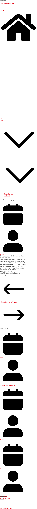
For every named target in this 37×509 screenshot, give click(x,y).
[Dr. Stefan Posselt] (18, 41)
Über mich (2, 120)
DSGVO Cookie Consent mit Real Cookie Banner (6, 508)
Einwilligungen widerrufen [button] (7, 193)
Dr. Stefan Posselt (2, 10)
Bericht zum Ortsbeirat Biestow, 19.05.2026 (6, 4)
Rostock (2, 118)
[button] (19, 157)
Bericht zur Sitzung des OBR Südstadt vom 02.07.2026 (7, 3)
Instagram (9, 498)
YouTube (5, 498)
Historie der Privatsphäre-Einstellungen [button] (8, 194)
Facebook (1, 498)
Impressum (2, 121)
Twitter (3, 498)
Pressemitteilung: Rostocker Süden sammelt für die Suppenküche (8, 301)
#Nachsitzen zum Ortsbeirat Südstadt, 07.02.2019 (7, 385)
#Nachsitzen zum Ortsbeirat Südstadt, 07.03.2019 (7, 329)
